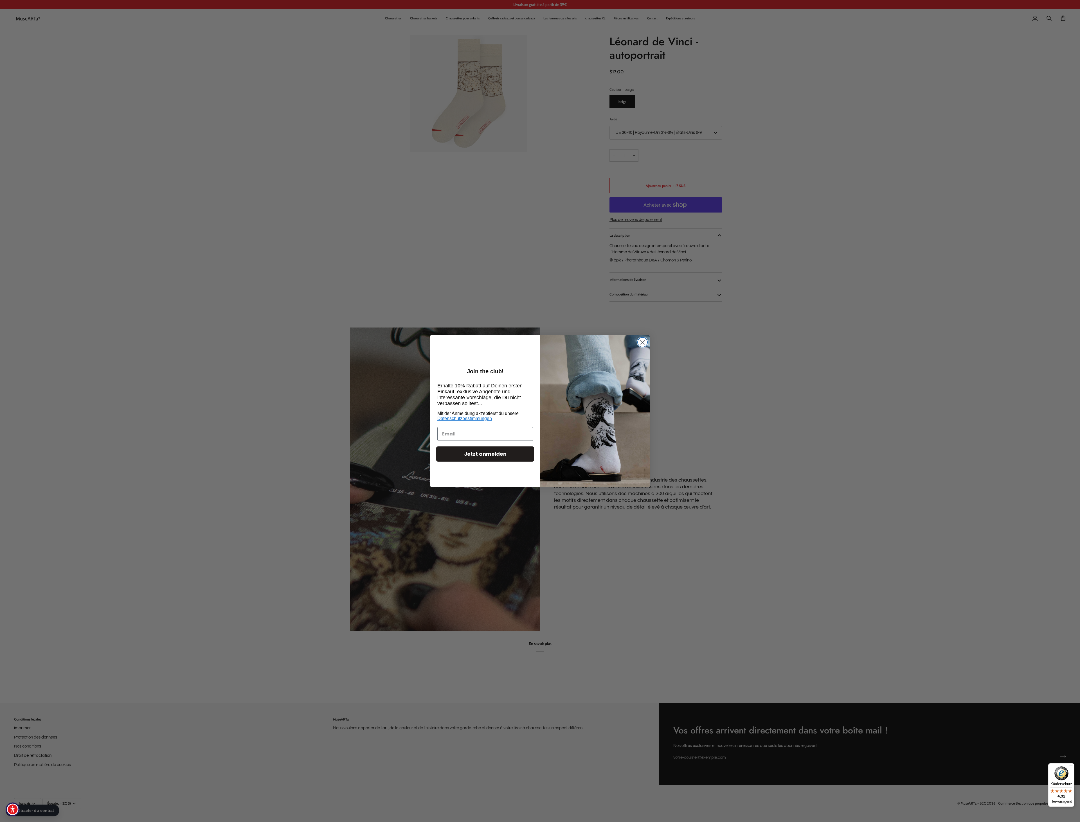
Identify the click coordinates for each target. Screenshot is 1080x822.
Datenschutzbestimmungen (464, 418)
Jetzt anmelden (485, 453)
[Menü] (1071, 766)
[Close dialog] (642, 342)
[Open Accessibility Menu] (13, 809)
